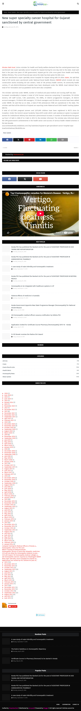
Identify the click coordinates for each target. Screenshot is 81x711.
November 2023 (9, 406)
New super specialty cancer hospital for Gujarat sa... (19, 559)
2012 (6, 585)
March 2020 (8, 433)
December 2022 (9, 409)
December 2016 (9, 478)
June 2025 (7, 399)
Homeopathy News (41, 373)
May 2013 (7, 576)
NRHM (59, 80)
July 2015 (7, 510)
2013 (6, 562)
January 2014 (8, 544)
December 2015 (9, 501)
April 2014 (7, 539)
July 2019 (7, 440)
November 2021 (9, 415)
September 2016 (10, 483)
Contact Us (76, 704)
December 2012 (9, 587)
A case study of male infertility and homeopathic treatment (32, 267)
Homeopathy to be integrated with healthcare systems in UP (32, 286)
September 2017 (10, 467)
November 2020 (9, 426)
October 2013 (9, 568)
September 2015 (10, 506)
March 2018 (8, 460)
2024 (6, 401)
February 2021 (9, 420)
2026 (6, 393)
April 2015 (7, 515)
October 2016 (9, 481)
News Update (12, 12)
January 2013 (8, 584)
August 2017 (8, 469)
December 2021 (9, 413)
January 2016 (8, 497)
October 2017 (9, 465)
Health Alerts (41, 370)
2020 (6, 422)
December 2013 (9, 564)
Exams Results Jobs (41, 367)
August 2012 (8, 594)
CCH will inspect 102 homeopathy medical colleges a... (20, 555)
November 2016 (9, 480)
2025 (6, 397)
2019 (6, 435)
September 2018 (10, 454)
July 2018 (7, 456)
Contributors (66, 704)
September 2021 (10, 417)
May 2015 (7, 514)
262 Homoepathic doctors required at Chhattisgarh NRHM (21, 557)
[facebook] (9, 179)
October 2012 (9, 591)
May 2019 (7, 442)
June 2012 (7, 598)
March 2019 (8, 445)
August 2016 (8, 485)
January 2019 (8, 447)
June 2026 (7, 395)
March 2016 (8, 494)
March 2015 (8, 517)
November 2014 (9, 526)
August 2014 (8, 532)
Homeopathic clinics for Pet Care (13, 548)
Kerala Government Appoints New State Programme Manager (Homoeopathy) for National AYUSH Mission (43, 306)
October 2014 (9, 528)
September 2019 (10, 438)
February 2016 (9, 496)
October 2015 (9, 505)
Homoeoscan (18, 154)
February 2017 (9, 474)
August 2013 (8, 571)
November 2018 (9, 453)
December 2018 (9, 451)
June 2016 (7, 488)
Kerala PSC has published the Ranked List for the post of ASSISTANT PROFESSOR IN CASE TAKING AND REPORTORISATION (42, 248)
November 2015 (9, 503)
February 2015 (9, 519)
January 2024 (8, 402)
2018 (6, 449)
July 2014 (7, 533)
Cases (41, 364)
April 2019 (7, 444)
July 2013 (7, 573)
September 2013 (10, 569)
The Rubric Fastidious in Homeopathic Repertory (28, 649)
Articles (41, 361)
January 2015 (8, 521)
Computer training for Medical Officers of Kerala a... (19, 546)
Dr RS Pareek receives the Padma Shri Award (27, 334)
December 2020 (9, 424)
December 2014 (9, 524)
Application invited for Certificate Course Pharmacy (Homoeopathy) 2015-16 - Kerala (41, 325)
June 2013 (7, 575)
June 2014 (7, 535)
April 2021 (7, 418)
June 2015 (7, 512)
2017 (6, 463)
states (67, 77)
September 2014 (10, 530)
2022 (6, 408)
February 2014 (9, 542)
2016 (6, 476)
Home (5, 12)
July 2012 (7, 596)
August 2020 (8, 431)
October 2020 (9, 427)
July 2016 (7, 487)
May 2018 (7, 458)
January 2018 (8, 462)
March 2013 (8, 580)
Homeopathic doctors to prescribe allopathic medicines (21, 551)
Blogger (45, 708)
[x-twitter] (25, 179)
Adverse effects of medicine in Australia (25, 296)
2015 (6, 499)
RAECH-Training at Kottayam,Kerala (14, 550)
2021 (6, 411)
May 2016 (7, 490)
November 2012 (9, 589)
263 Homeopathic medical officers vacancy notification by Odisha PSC (36, 315)
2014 (6, 523)
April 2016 (7, 492)
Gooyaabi (32, 708)
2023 (6, 404)
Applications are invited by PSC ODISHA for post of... (19, 560)
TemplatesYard (13, 708)
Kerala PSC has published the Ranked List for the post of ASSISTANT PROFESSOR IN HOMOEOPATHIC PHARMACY (40, 258)
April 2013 (7, 578)
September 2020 (10, 429)
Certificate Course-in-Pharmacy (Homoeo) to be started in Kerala (34, 659)
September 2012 (10, 593)
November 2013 (9, 566)
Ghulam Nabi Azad (8, 67)
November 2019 (9, 436)
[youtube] (40, 179)
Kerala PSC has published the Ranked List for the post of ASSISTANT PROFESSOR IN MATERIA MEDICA (43, 277)
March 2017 (8, 472)
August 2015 (8, 508)
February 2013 (9, 582)
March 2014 (8, 541)
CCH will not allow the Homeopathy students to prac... (20, 553)
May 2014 (7, 537)
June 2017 (7, 471)
